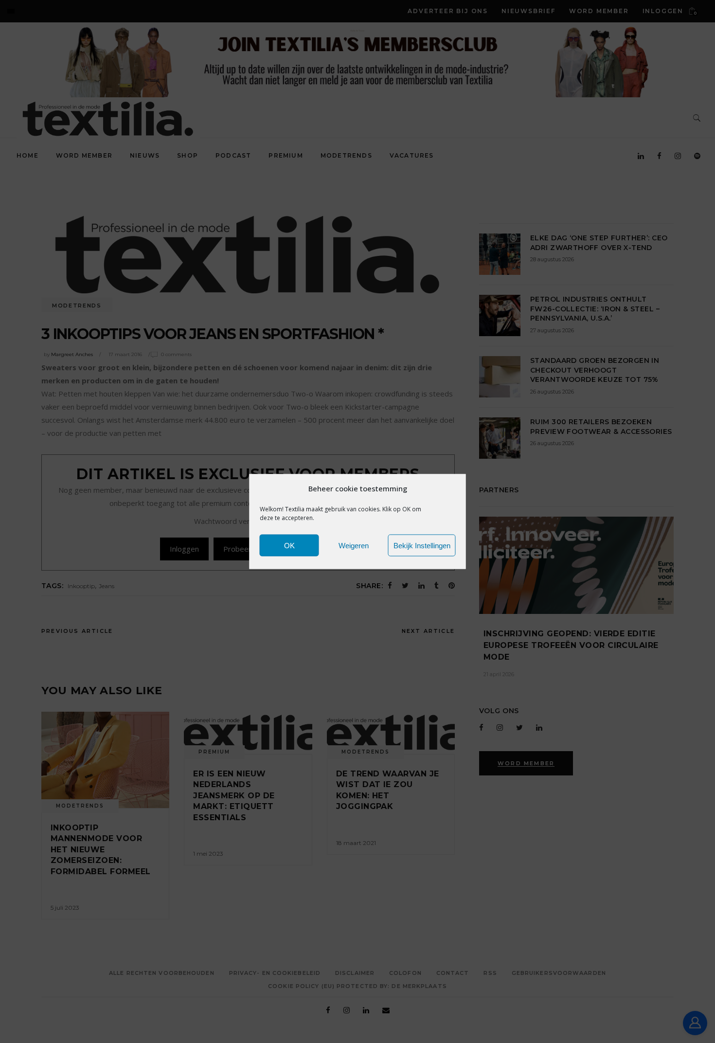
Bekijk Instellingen (421, 545)
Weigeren (354, 545)
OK (289, 545)
